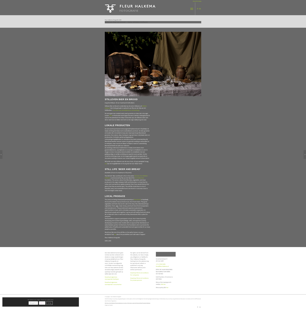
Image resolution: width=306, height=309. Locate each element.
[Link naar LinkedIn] (200, 8)
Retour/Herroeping (197, 1)
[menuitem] (196, 1)
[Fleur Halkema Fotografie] (130, 8)
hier (167, 287)
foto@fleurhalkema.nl (162, 266)
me (115, 234)
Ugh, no (42, 303)
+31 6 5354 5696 (160, 264)
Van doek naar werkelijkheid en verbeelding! (126, 110)
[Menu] (191, 8)
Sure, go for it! (33, 303)
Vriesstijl (111, 305)
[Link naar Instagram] (197, 8)
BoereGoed (137, 199)
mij (106, 163)
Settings (49, 303)
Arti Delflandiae (139, 178)
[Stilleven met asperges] (1, 154)
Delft (110, 115)
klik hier (163, 284)
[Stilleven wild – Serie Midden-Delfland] (305, 154)
